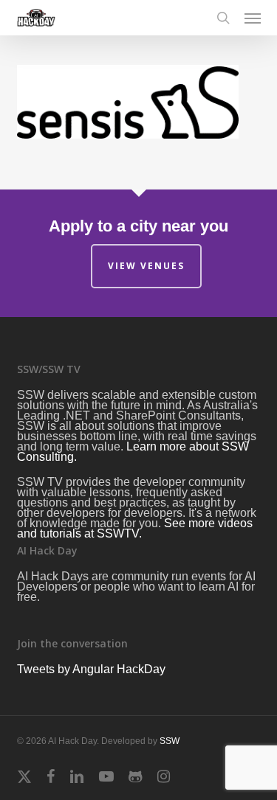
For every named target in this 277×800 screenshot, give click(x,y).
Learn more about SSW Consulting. (133, 451)
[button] (252, 17)
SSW (169, 741)
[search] (223, 18)
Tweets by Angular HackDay (91, 669)
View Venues (146, 266)
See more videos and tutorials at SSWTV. (135, 528)
